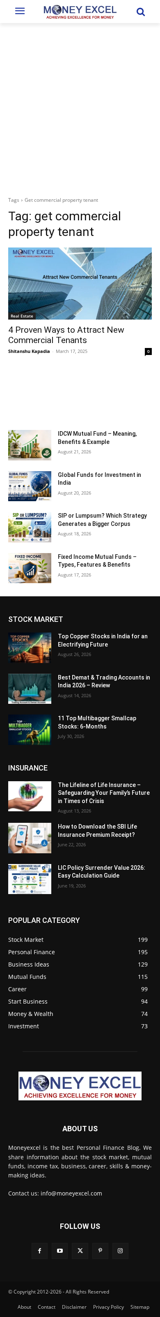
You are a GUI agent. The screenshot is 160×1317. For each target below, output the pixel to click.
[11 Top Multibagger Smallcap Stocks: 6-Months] (29, 730)
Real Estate (22, 316)
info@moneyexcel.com (71, 1193)
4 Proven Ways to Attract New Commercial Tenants (66, 335)
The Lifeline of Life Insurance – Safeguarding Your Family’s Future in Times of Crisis (104, 793)
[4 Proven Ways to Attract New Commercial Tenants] (80, 284)
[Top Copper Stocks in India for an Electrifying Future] (29, 648)
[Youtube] (60, 1251)
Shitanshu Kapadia (29, 351)
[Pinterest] (100, 1251)
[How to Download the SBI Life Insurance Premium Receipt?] (29, 838)
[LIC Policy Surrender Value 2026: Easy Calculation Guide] (29, 879)
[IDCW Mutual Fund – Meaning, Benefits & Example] (29, 445)
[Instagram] (120, 1251)
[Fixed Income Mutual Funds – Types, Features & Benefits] (29, 568)
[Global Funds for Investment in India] (29, 486)
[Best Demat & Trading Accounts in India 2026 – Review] (29, 689)
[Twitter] (80, 1251)
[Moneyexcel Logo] (80, 11)
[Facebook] (40, 1251)
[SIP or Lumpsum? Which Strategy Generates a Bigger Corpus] (29, 527)
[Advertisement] (80, 107)
